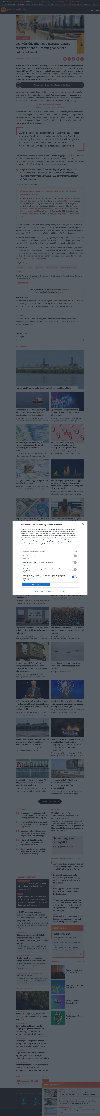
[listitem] (50, 551)
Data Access (50, 591)
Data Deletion (39, 591)
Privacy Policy (61, 591)
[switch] (74, 556)
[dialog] (50, 558)
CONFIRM (36, 584)
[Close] (84, 525)
